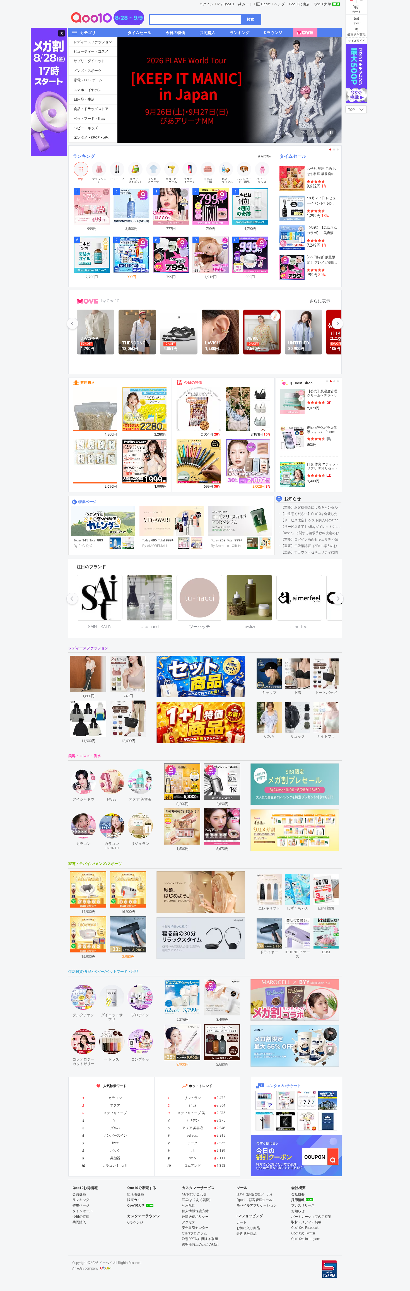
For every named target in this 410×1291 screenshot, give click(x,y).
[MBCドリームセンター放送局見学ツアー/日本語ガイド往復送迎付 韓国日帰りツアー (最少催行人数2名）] (327, 1100)
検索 (250, 19)
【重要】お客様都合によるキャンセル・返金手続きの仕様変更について (311, 507)
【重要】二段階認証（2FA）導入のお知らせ (311, 546)
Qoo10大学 (322, 4)
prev (72, 323)
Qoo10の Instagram (305, 1239)
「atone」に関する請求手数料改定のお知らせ (311, 533)
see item (274, 662)
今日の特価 (193, 382)
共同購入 (87, 382)
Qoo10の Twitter (303, 1233)
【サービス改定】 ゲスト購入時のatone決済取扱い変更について (311, 520)
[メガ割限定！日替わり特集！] (240, 521)
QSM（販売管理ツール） (255, 1194)
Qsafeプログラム (194, 1233)
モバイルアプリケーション (257, 1205)
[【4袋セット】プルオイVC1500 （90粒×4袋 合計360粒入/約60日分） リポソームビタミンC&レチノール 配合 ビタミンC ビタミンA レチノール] (144, 409)
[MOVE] (305, 32)
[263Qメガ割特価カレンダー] (103, 521)
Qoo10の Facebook (305, 1228)
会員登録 (79, 1194)
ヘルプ (279, 4)
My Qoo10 (225, 4)
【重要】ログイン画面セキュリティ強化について (311, 539)
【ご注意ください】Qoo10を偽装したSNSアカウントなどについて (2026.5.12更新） (311, 514)
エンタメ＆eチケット (283, 1086)
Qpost (266, 4)
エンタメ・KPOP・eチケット (95, 137)
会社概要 (298, 1194)
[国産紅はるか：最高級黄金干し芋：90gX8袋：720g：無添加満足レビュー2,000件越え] (95, 452)
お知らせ (292, 498)
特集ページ (87, 502)
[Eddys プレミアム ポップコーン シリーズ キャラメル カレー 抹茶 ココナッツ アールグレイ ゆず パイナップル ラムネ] (199, 410)
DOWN (361, 109)
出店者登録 (135, 1194)
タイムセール (292, 156)
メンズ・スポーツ (87, 71)
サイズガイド (356, 41)
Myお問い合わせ (194, 1194)
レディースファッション (93, 42)
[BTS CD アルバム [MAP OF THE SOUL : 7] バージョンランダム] (306, 1100)
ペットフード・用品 (89, 118)
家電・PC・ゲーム (88, 80)
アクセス (188, 1222)
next (337, 323)
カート (247, 4)
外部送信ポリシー (195, 1217)
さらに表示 (265, 156)
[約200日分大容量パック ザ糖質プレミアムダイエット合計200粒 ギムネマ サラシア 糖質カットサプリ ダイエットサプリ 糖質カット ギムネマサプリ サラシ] (144, 461)
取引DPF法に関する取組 (200, 1239)
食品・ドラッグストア (91, 109)
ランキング (84, 156)
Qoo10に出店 (299, 4)
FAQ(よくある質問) (196, 1200)
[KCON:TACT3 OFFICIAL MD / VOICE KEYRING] (264, 1100)
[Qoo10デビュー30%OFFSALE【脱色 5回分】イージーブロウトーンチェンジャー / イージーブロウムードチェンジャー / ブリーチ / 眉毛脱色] (248, 461)
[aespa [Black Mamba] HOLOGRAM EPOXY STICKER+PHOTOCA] (285, 1100)
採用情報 (298, 1200)
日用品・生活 (84, 99)
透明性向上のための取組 (200, 1244)
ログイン (206, 4)
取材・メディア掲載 (306, 1222)
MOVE (87, 301)
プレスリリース (303, 1205)
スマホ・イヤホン (87, 90)
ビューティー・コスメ (91, 51)
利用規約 (188, 1205)
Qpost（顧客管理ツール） (256, 1200)
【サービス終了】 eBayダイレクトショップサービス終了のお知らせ (311, 527)
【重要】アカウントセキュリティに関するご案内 (311, 552)
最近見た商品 (247, 1234)
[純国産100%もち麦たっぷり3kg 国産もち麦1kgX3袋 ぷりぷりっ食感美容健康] (95, 417)
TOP (351, 110)
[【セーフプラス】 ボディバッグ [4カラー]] (248, 414)
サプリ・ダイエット (89, 61)
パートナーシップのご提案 (311, 1217)
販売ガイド (135, 1200)
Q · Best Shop (301, 383)
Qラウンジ (135, 1222)
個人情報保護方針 (195, 1211)
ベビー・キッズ (86, 128)
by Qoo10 (110, 300)
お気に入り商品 (248, 1228)
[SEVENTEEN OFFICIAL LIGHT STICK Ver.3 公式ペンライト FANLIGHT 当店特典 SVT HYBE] (264, 1121)
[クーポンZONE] (296, 1155)
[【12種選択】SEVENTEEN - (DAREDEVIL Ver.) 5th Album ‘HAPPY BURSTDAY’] (285, 1121)
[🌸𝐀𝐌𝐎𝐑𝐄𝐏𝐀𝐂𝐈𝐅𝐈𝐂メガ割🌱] (171, 521)
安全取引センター (195, 1228)
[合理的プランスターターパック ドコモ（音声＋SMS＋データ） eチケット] (327, 1121)
